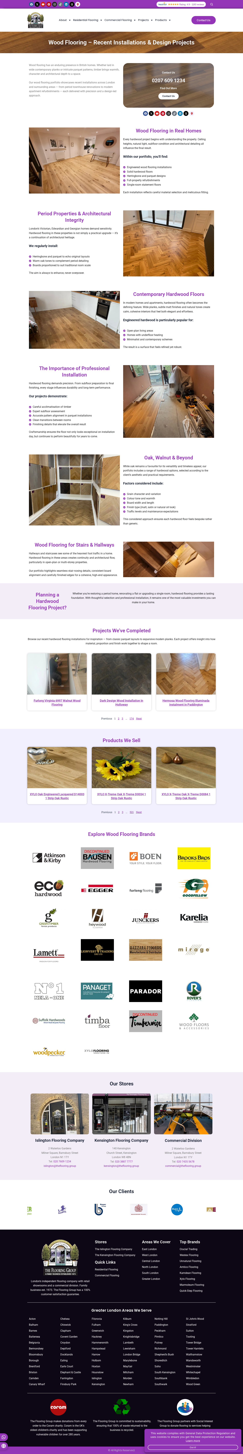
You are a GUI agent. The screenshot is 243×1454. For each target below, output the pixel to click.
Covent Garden (69, 1336)
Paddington (161, 1324)
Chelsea (65, 1318)
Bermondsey (36, 1348)
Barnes (33, 1330)
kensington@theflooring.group (121, 1165)
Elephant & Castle (70, 1372)
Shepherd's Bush (164, 1354)
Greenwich (98, 1330)
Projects (143, 20)
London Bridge (131, 1354)
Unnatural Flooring (190, 1261)
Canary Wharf (37, 1384)
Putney (159, 1342)
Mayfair (127, 1366)
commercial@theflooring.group (183, 1165)
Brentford (34, 1366)
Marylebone (130, 1360)
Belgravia (34, 1342)
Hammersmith (100, 1342)
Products (161, 20)
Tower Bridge (193, 1342)
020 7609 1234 (62, 1161)
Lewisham (129, 1348)
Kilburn (127, 1318)
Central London (151, 1261)
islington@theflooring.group (60, 1165)
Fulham (96, 1324)
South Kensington (165, 1372)
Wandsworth (193, 1360)
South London (150, 1272)
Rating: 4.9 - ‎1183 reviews (191, 4)
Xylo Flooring (187, 1278)
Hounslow (97, 1372)
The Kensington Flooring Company (115, 1255)
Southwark (161, 1384)
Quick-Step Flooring (191, 1290)
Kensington (98, 1384)
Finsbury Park (68, 1384)
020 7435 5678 (185, 1161)
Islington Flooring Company (59, 1140)
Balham (33, 1324)
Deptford (65, 1348)
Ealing (64, 1360)
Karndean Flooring (190, 1272)
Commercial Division (183, 1140)
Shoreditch (161, 1360)
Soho (158, 1366)
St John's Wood (195, 1318)
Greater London (151, 1278)
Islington (97, 1378)
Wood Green (193, 1384)
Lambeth (128, 1342)
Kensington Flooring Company (121, 1140)
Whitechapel (193, 1372)
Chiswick (65, 1324)
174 (132, 718)
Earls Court (66, 1366)
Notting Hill (161, 1318)
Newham (128, 1384)
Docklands (66, 1354)
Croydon (65, 1342)
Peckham (160, 1330)
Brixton (33, 1372)
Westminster (193, 1366)
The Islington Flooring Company (113, 1249)
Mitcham (128, 1372)
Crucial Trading (188, 1249)
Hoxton (96, 1366)
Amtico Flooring (189, 1267)
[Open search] (211, 4)
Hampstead (98, 1348)
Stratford (191, 1324)
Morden (127, 1378)
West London (149, 1255)
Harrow (96, 1354)
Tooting (190, 1336)
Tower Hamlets (194, 1348)
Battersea (34, 1336)
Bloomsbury (36, 1354)
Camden (34, 1378)
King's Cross (130, 1324)
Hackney (97, 1336)
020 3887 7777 (124, 1161)
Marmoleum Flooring (192, 1284)
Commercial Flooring (118, 20)
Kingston (128, 1330)
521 (132, 812)
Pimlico (159, 1336)
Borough (34, 1360)
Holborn (96, 1360)
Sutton (190, 1330)
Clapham (65, 1330)
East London (149, 1249)
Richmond (160, 1348)
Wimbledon (192, 1378)
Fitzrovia (97, 1318)
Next (139, 718)
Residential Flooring (85, 20)
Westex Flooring (189, 1255)
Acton (32, 1318)
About (63, 20)
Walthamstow (194, 1354)
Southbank (161, 1378)
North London (150, 1267)
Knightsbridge (131, 1336)
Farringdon (66, 1378)
